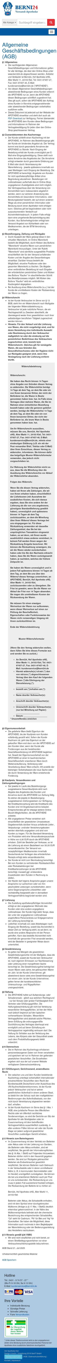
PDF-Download (15, 118)
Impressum (16, 1360)
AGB (25, 1356)
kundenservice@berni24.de (24, 1286)
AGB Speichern (9, 1259)
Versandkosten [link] (22, 1314)
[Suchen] (51, 22)
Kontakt (7, 1360)
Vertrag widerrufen (13, 1356)
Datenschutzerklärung (37, 1356)
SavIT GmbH (36, 1353)
